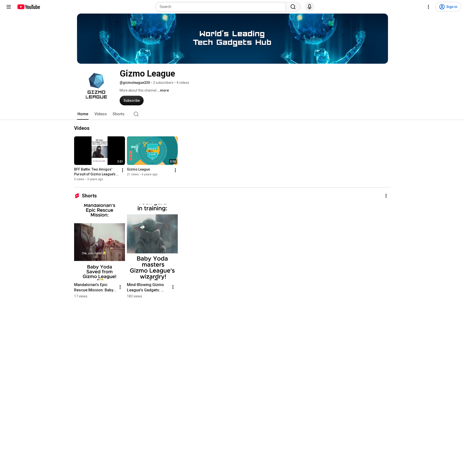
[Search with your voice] (309, 7)
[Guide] (9, 7)
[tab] (83, 114)
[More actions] (122, 170)
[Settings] (428, 7)
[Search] (293, 7)
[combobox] (222, 7)
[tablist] (232, 114)
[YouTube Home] (28, 7)
